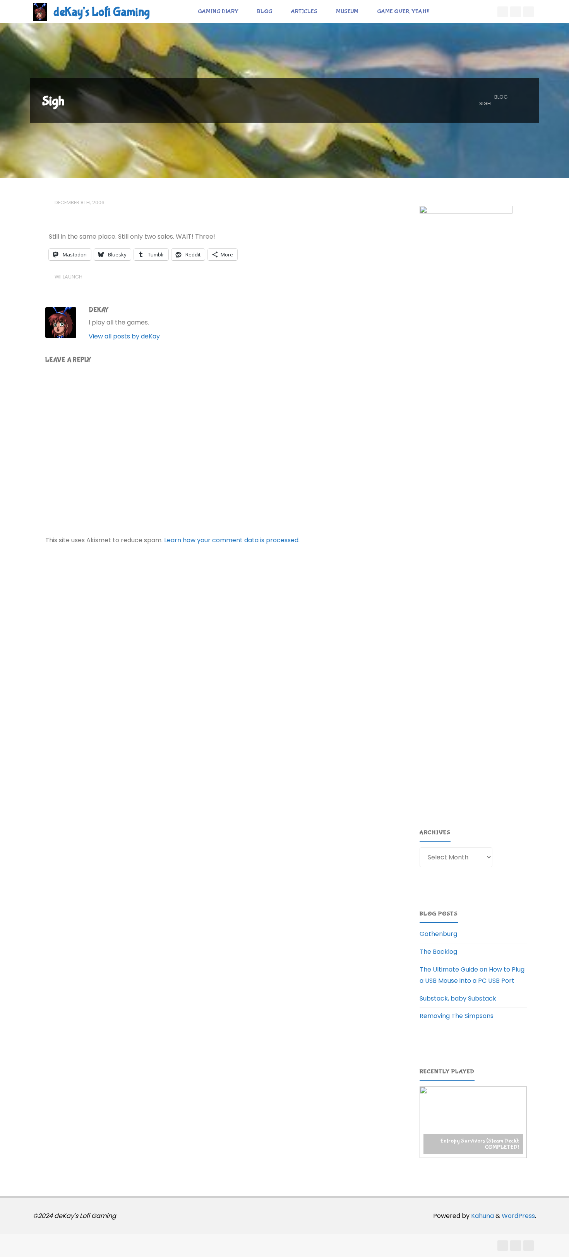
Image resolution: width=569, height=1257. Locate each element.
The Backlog (438, 951)
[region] (473, 1122)
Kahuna (482, 1215)
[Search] (447, 11)
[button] (473, 1122)
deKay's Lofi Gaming (101, 12)
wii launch (68, 276)
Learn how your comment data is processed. (232, 540)
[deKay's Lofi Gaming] (40, 11)
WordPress (518, 1215)
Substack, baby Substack (458, 998)
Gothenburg (438, 933)
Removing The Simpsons (457, 1015)
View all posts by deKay (124, 336)
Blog (500, 97)
